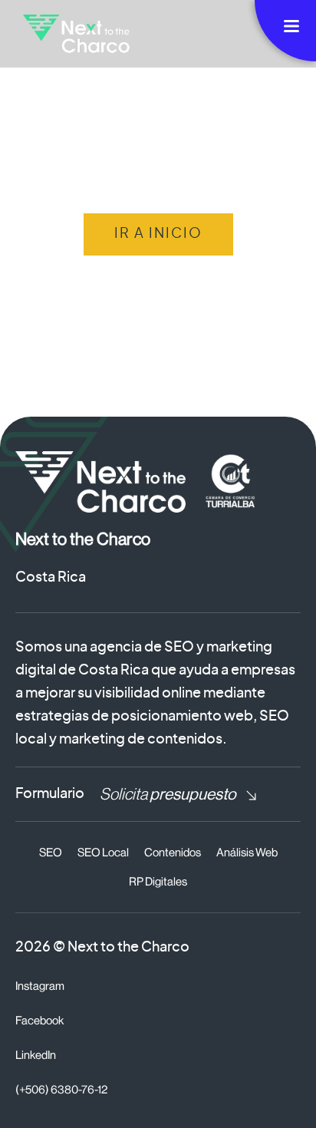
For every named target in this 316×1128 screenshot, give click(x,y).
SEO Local (103, 853)
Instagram (39, 986)
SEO (50, 853)
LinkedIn (35, 1055)
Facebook (39, 1021)
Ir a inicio (158, 234)
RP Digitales (158, 882)
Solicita (168, 795)
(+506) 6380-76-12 (61, 1090)
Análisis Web (247, 853)
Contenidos (172, 853)
